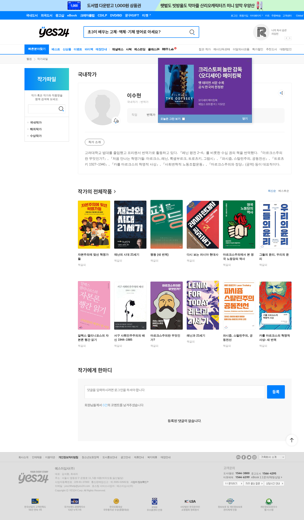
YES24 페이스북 (243, 457)
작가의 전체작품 (95, 191)
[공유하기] (281, 93)
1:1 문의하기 (233, 483)
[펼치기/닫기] (28, 122)
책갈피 (82, 264)
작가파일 (42, 58)
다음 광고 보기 (290, 38)
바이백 (89, 49)
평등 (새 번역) (159, 254)
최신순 (272, 190)
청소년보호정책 (90, 457)
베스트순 (283, 190)
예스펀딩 (139, 49)
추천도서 (271, 49)
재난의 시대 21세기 (126, 254)
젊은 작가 (205, 49)
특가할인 (257, 49)
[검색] (192, 32)
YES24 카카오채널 (238, 457)
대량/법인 (286, 49)
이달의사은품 (241, 49)
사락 (129, 49)
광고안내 (125, 457)
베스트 (56, 49)
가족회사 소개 (272, 457)
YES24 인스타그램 (254, 457)
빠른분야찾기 (37, 48)
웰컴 (29, 58)
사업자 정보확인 (139, 482)
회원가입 (243, 15)
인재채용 (37, 457)
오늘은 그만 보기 (170, 118)
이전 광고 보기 (286, 38)
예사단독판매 (221, 49)
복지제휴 (152, 457)
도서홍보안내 (109, 457)
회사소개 (23, 457)
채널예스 (117, 49)
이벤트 (78, 49)
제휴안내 (139, 457)
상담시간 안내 (274, 483)
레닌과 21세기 (196, 335)
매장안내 (101, 49)
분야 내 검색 (61, 109)
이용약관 (50, 457)
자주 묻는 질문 (253, 483)
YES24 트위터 (249, 457)
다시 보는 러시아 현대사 (202, 254)
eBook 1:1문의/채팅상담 (265, 477)
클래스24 (153, 49)
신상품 (67, 49)
